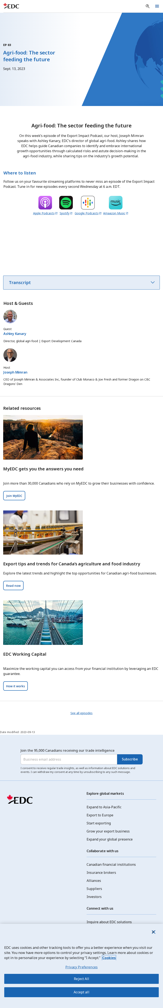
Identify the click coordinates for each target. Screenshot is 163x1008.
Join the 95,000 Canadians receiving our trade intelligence (68, 750)
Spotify (64, 213)
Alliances (94, 880)
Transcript (20, 282)
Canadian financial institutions (111, 864)
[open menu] (157, 6)
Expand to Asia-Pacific (104, 807)
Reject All (81, 978)
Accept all (81, 992)
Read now (13, 586)
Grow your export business (108, 831)
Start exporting (99, 823)
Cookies (109, 957)
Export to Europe (100, 815)
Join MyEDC (14, 496)
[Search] (147, 6)
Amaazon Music (114, 213)
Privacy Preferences (81, 967)
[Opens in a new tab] (45, 203)
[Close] (153, 932)
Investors (94, 896)
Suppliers (94, 888)
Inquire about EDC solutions (109, 922)
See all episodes (81, 713)
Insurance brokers (101, 872)
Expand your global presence (110, 839)
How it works (15, 686)
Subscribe (130, 759)
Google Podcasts (86, 213)
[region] (81, 966)
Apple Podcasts (44, 213)
